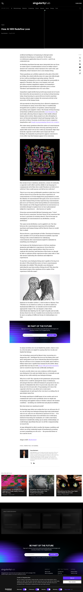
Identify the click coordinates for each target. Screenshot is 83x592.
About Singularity (49, 573)
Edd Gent (59, 494)
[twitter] (31, 463)
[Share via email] (80, 70)
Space (47, 8)
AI (11, 8)
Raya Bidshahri (4, 33)
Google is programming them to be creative (45, 122)
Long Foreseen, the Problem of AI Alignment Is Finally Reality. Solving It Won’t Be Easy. (13, 491)
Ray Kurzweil (35, 445)
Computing (31, 8)
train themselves (50, 112)
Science (42, 8)
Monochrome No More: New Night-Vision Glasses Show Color (67, 491)
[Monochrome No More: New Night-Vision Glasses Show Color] (69, 485)
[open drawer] (2, 3)
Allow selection (72, 581)
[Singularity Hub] (41, 3)
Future (37, 8)
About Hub (47, 571)
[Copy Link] (80, 73)
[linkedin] (34, 463)
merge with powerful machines (48, 365)
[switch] (37, 589)
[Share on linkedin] (80, 64)
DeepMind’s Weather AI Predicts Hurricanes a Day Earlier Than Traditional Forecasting (39, 491)
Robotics (24, 8)
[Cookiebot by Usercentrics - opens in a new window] (8, 589)
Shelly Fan (32, 494)
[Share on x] (80, 58)
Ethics (21, 445)
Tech (56, 8)
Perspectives (27, 445)
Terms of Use (74, 573)
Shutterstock (32, 440)
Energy (52, 8)
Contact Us (60, 571)
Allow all (72, 578)
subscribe (79, 3)
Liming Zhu (4, 494)
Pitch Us (60, 573)
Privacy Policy (74, 571)
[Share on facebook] (80, 61)
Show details (67, 589)
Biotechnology (17, 8)
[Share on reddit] (80, 67)
